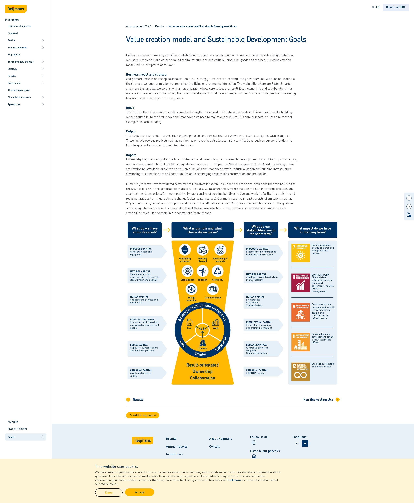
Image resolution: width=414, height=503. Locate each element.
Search (11, 437)
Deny (114, 493)
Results (12, 75)
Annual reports (176, 446)
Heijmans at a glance (19, 26)
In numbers (174, 454)
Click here (234, 480)
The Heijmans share (18, 90)
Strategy (12, 68)
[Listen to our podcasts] (254, 457)
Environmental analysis (21, 61)
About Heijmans (220, 439)
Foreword (13, 33)
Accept (144, 493)
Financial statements (19, 97)
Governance (14, 83)
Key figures (14, 54)
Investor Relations (17, 428)
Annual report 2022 (138, 26)
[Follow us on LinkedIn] (254, 442)
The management (17, 47)
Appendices (14, 104)
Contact (214, 446)
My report (13, 421)
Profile (11, 40)
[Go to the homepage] (142, 456)
